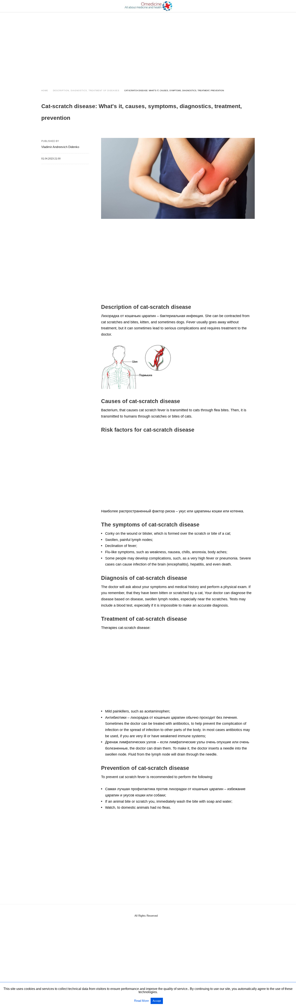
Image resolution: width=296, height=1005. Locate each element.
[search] (253, 6)
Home (44, 90)
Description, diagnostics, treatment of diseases (86, 90)
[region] (148, 46)
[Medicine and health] (148, 6)
